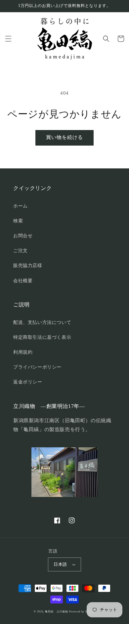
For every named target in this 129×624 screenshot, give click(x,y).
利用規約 (22, 352)
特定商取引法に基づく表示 (42, 337)
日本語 (60, 564)
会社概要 (22, 280)
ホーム (20, 205)
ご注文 (20, 250)
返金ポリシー (27, 381)
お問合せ (22, 235)
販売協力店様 (27, 265)
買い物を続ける (64, 137)
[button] (8, 38)
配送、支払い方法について (42, 322)
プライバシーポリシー (37, 367)
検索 (18, 220)
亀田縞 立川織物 (56, 611)
